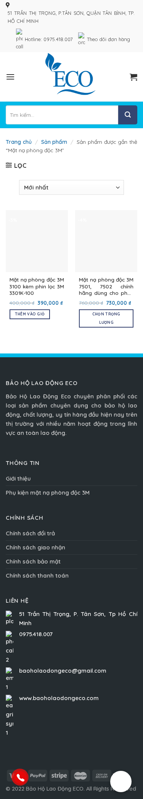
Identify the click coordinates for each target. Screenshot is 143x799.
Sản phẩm (54, 141)
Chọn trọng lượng (106, 318)
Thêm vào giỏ (30, 314)
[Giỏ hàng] (133, 76)
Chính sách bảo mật (33, 561)
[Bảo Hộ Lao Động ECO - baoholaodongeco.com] (71, 77)
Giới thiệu (18, 478)
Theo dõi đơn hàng (108, 39)
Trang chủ (19, 141)
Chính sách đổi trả (30, 533)
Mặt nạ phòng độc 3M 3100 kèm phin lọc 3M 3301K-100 (37, 286)
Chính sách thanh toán (37, 575)
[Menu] (10, 76)
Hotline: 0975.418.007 (49, 39)
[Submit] (127, 114)
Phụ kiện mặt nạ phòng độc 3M (48, 492)
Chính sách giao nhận (35, 547)
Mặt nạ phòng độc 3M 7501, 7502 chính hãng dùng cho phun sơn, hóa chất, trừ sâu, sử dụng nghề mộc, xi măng (106, 286)
